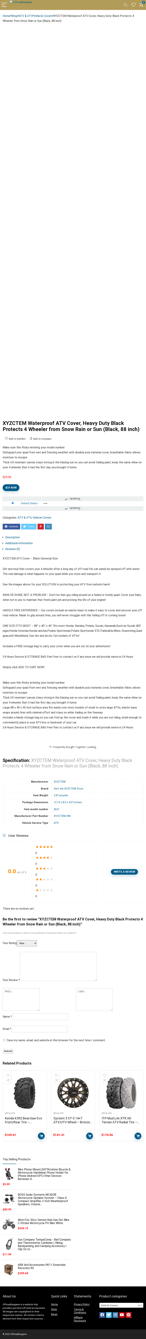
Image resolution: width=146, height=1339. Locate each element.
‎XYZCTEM (60, 781)
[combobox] (121, 1305)
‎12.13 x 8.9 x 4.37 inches (68, 802)
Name (7, 1016)
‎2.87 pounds (61, 795)
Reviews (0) (12, 549)
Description (12, 537)
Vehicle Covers (43, 16)
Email (7, 1029)
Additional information (19, 543)
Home (6, 16)
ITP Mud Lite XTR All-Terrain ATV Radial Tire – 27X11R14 (119, 1122)
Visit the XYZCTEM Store (68, 788)
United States (29, 503)
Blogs (54, 1314)
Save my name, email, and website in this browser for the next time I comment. (56, 1040)
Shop (14, 16)
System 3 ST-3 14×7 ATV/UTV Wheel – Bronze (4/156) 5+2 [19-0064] (71, 1122)
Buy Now (11, 487)
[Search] (125, 5)
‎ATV (56, 823)
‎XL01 (56, 809)
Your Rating (10, 943)
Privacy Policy (82, 1304)
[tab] (74, 537)
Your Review (11, 980)
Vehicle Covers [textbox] (120, 1305)
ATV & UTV (26, 16)
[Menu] (4, 5)
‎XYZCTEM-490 (62, 816)
